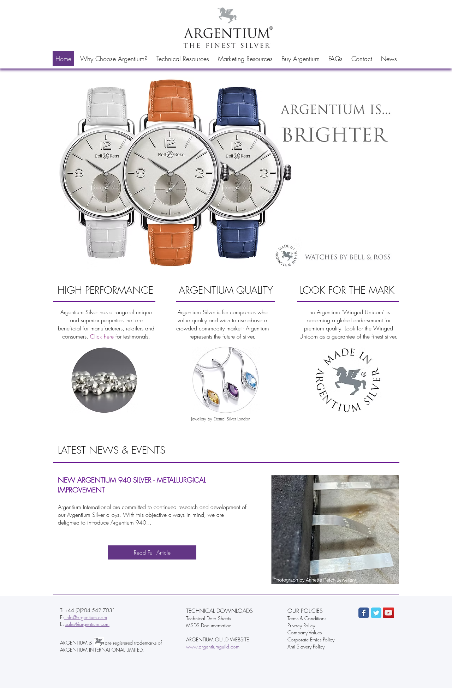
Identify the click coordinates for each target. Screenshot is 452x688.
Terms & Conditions (306, 618)
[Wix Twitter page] (376, 613)
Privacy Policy (301, 625)
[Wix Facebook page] (363, 613)
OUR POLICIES (305, 611)
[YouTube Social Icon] (388, 613)
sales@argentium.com (87, 624)
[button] (113, 58)
